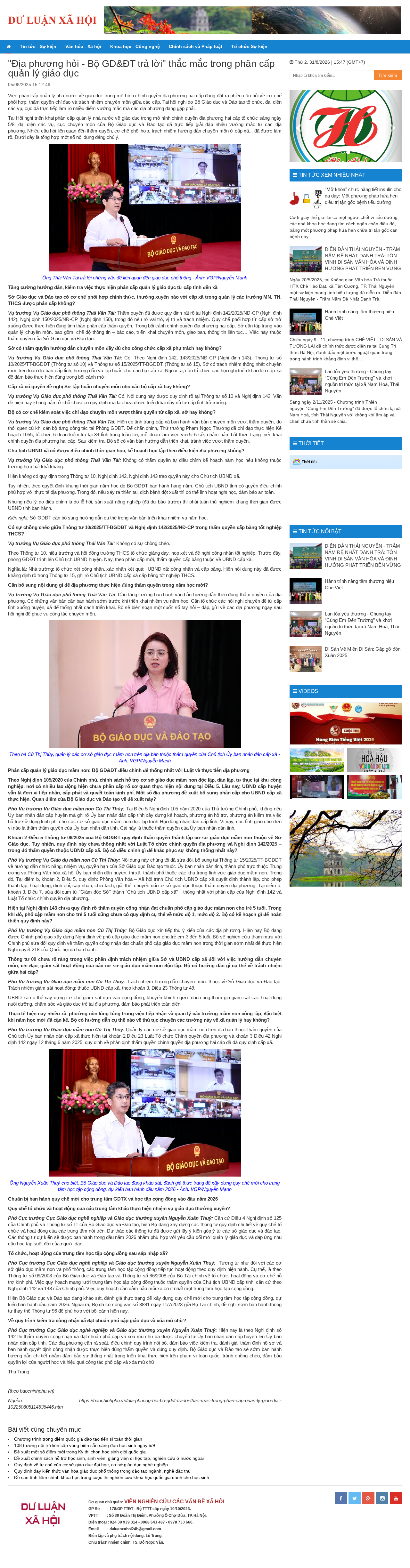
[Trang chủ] (9, 46)
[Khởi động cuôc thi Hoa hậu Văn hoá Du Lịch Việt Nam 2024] (374, 760)
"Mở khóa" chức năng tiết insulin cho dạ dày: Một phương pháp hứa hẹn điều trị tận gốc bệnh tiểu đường (363, 196)
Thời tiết (311, 443)
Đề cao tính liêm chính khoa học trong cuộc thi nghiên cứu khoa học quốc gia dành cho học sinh (111, 1477)
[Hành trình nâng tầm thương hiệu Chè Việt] (306, 322)
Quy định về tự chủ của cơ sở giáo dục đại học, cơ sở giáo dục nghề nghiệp (91, 1464)
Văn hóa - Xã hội (83, 46)
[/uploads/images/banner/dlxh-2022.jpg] (44, 1516)
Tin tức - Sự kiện (38, 46)
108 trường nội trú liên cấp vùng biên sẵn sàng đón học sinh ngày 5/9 (84, 1445)
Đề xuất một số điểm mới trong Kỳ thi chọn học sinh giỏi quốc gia (80, 1451)
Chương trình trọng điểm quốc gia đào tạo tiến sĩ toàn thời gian (78, 1439)
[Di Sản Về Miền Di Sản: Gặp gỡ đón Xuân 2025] (306, 659)
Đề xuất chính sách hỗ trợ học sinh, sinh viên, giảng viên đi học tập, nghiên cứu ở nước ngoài (109, 1458)
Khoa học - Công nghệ (135, 46)
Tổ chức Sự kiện (249, 46)
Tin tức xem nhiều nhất (332, 175)
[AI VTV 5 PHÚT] (317, 787)
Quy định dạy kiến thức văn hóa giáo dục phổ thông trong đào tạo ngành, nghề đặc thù (102, 1471)
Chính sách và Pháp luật (195, 46)
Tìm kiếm (387, 75)
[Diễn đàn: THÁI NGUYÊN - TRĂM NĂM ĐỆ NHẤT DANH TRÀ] (317, 760)
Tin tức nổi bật (320, 531)
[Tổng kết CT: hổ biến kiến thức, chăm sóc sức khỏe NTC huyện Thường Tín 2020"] (374, 787)
